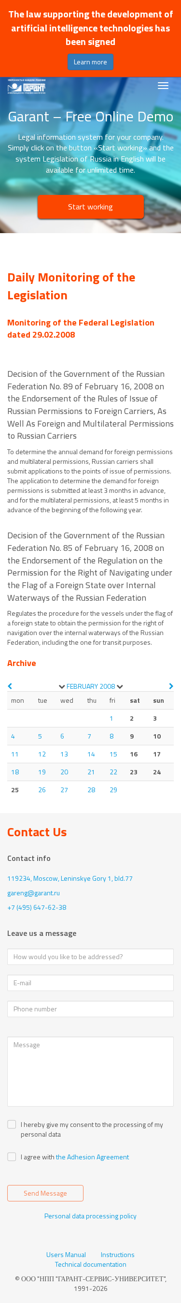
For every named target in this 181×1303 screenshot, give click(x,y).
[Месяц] (61, 686)
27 (64, 790)
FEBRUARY (82, 686)
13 (64, 754)
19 (42, 772)
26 (42, 790)
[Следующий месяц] (171, 686)
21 (91, 772)
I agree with (38, 1157)
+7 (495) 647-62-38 (36, 907)
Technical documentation (90, 1264)
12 (42, 754)
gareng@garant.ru (33, 893)
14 (91, 754)
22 (113, 772)
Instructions (118, 1254)
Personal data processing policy (90, 1216)
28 (91, 790)
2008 (107, 686)
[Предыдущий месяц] (9, 686)
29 (113, 790)
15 (113, 754)
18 (15, 772)
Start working (90, 206)
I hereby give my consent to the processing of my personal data (92, 1129)
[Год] (119, 686)
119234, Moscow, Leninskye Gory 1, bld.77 (70, 878)
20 (64, 772)
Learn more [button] (90, 62)
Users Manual (66, 1254)
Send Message (45, 1193)
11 (15, 754)
